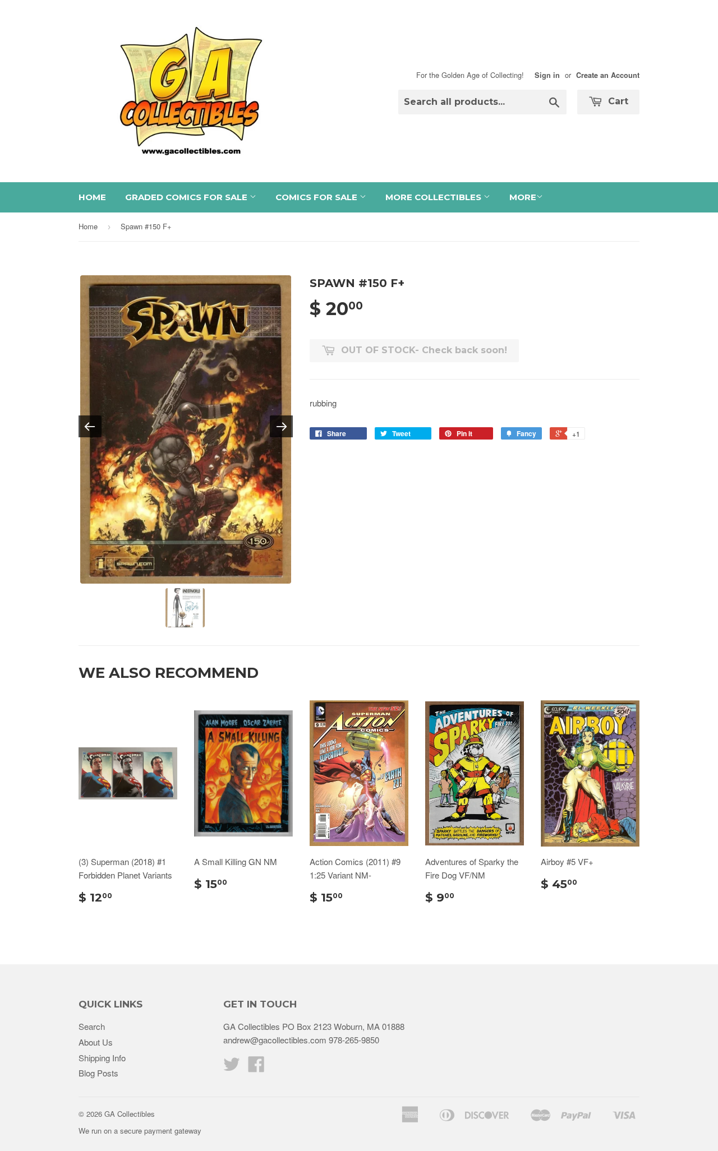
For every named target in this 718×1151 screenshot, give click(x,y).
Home (92, 197)
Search (92, 1026)
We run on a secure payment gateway (140, 1130)
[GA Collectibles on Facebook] (256, 1067)
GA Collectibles (129, 1113)
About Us (96, 1042)
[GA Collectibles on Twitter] (231, 1067)
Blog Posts (98, 1073)
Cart (616, 101)
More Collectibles (434, 197)
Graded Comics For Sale (187, 197)
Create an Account (607, 75)
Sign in (547, 75)
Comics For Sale (317, 197)
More (522, 197)
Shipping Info (102, 1058)
